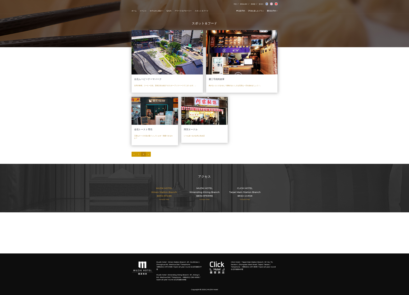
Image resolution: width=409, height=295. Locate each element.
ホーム (134, 11)
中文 (235, 4)
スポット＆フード (201, 11)
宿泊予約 (272, 11)
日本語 (253, 4)
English (243, 4)
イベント (143, 11)
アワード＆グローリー (183, 11)
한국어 (261, 4)
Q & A (168, 11)
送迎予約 (241, 11)
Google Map (164, 199)
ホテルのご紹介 (156, 11)
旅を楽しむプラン (257, 11)
